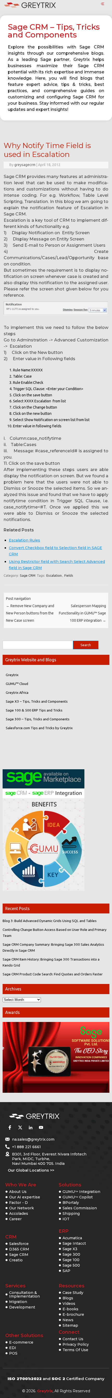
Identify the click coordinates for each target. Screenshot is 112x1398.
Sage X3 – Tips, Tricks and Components (37, 701)
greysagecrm (24, 165)
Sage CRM (27, 575)
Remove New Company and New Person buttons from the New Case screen (30, 613)
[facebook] (9, 1127)
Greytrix (12, 675)
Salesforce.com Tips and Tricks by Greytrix (39, 728)
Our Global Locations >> (31, 1170)
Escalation (54, 575)
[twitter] (20, 1127)
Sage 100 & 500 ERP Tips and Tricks (34, 710)
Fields (68, 575)
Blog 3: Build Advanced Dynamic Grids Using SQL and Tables (50, 921)
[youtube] (40, 1127)
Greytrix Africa (17, 692)
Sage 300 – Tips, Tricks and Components (38, 719)
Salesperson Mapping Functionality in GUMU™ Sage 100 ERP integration (82, 613)
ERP (64, 1231)
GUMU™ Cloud (17, 684)
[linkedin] (30, 1127)
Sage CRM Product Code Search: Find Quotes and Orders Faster (53, 974)
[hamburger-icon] (102, 4)
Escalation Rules (24, 540)
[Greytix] (48, 1116)
